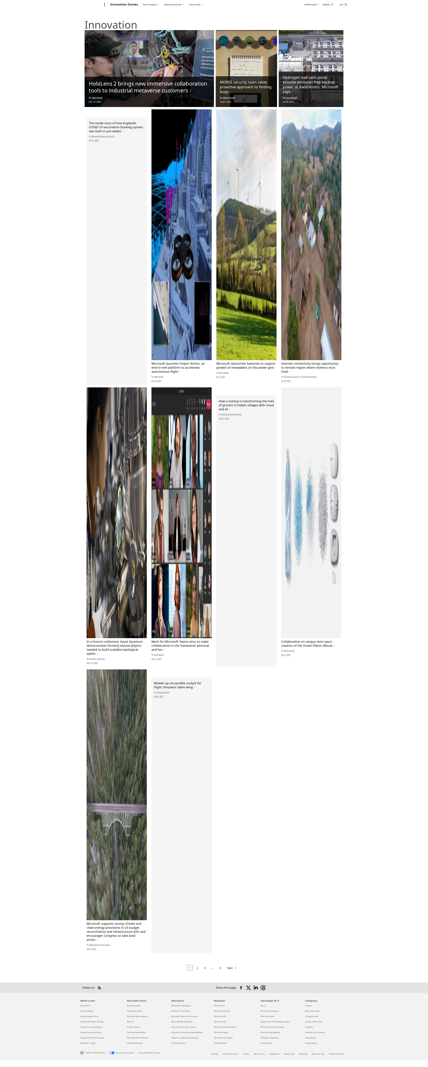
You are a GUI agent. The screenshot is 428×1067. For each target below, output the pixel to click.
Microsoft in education (181, 1005)
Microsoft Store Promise (137, 1037)
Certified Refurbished (136, 1032)
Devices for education (180, 1011)
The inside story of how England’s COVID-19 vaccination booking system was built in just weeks (116, 127)
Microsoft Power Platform (225, 1027)
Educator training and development (187, 1032)
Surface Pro (85, 1005)
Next (230, 968)
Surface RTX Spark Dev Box (92, 1021)
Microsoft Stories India (231, 414)
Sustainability (311, 1043)
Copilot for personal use (90, 1032)
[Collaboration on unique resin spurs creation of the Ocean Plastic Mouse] (311, 512)
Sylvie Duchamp (310, 376)
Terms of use (259, 1054)
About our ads (318, 1054)
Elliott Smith (229, 97)
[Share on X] (248, 987)
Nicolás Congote (291, 376)
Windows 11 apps (87, 1043)
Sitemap (214, 1054)
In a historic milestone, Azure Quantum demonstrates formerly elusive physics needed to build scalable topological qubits (115, 647)
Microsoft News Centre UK (103, 136)
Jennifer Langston (97, 658)
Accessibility (310, 1037)
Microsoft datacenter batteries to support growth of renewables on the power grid (246, 365)
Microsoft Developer (270, 1011)
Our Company (150, 4)
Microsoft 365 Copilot (223, 1037)
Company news (311, 1016)
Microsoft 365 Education (181, 1021)
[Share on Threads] (263, 987)
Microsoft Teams (221, 1032)
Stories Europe (162, 692)
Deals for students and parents (184, 1037)
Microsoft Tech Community (272, 1027)
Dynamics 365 (220, 1016)
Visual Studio (266, 1043)
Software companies (269, 1037)
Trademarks (274, 1054)
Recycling (303, 1054)
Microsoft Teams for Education (184, 1016)
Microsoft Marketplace (270, 1032)
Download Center (134, 1011)
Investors (309, 1027)
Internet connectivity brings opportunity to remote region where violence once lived (309, 367)
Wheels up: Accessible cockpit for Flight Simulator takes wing (177, 685)
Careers (308, 1005)
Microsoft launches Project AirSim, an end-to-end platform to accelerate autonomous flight (178, 367)
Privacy (246, 1054)
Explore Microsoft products (92, 1037)
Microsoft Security (222, 1011)
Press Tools (194, 4)
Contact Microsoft (230, 1054)
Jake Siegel (97, 97)
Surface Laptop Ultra (89, 1016)
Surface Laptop (86, 1011)
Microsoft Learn (268, 1016)
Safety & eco (289, 1054)
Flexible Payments (135, 1043)
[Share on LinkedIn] (255, 987)
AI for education (178, 1043)
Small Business (220, 1043)
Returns (130, 1021)
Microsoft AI (219, 1005)
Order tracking (133, 1027)
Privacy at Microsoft (314, 1021)
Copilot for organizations (91, 1027)
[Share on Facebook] (241, 987)
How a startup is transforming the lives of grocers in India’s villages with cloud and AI (246, 405)
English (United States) (95, 1052)
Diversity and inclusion (315, 1032)
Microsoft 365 (220, 1021)
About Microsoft (312, 1011)
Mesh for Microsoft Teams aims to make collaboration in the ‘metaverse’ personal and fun (180, 645)
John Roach (291, 97)
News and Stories (173, 4)
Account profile (133, 1005)
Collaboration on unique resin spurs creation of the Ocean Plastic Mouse (307, 643)
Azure (263, 1005)
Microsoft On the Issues (99, 944)
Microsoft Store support (137, 1016)
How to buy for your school (183, 1027)
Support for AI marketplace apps (275, 1021)
